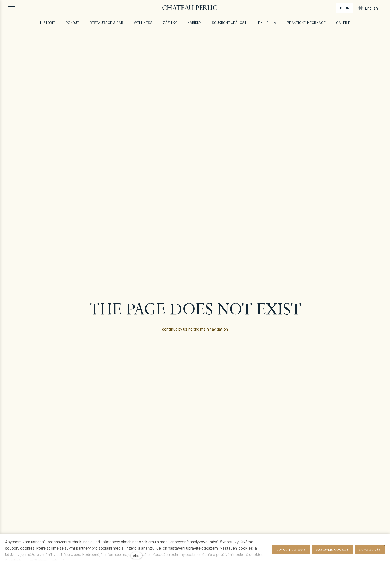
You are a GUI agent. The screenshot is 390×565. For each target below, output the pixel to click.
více (136, 555)
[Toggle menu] (11, 7)
